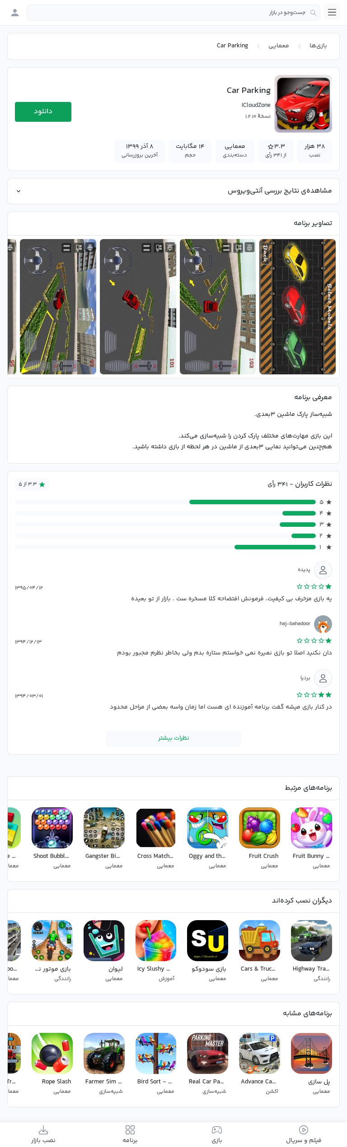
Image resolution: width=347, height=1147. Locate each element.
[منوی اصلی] (332, 12)
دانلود (43, 111)
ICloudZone (256, 106)
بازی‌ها (318, 46)
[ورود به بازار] (15, 13)
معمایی (278, 46)
